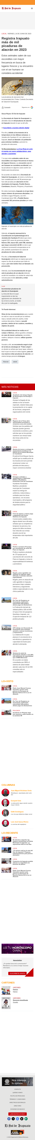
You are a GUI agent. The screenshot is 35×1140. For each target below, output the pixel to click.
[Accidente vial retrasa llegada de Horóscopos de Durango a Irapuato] (6, 403)
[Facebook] (8, 1118)
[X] (13, 1118)
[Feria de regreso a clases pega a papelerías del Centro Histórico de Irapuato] (6, 526)
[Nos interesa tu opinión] (17, 1081)
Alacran (5, 362)
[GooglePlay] (26, 1118)
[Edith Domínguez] (5, 813)
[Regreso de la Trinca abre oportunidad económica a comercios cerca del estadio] (6, 431)
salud (15, 362)
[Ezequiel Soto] (5, 803)
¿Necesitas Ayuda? (17, 1114)
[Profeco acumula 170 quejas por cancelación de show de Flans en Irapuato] (6, 555)
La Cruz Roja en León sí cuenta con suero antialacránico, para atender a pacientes (17, 151)
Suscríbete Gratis (17, 973)
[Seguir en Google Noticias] (31, 107)
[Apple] (21, 1118)
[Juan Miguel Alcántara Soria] (5, 792)
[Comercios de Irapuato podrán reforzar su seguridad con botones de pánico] (6, 861)
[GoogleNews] (17, 1118)
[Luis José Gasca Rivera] (5, 823)
